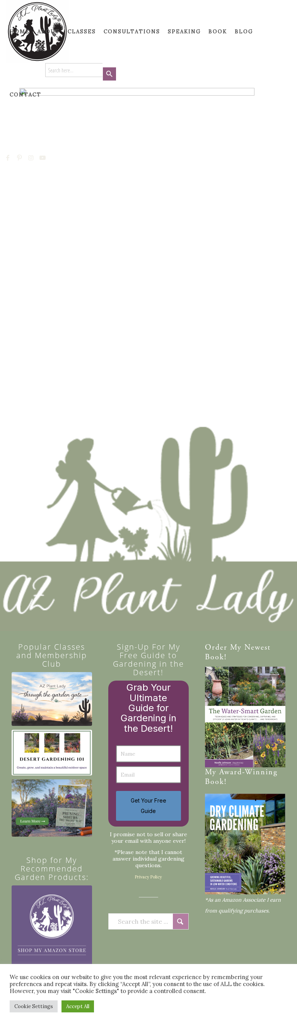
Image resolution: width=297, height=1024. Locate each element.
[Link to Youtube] (43, 157)
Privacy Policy (148, 877)
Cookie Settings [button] (33, 1006)
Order (216, 648)
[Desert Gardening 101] (52, 753)
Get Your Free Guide (148, 805)
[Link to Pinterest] (20, 157)
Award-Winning (248, 772)
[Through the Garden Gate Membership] (52, 699)
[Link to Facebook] (8, 157)
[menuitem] (20, 31)
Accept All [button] (77, 1006)
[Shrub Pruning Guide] (52, 808)
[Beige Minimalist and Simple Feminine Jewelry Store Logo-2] (52, 925)
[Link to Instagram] (31, 157)
